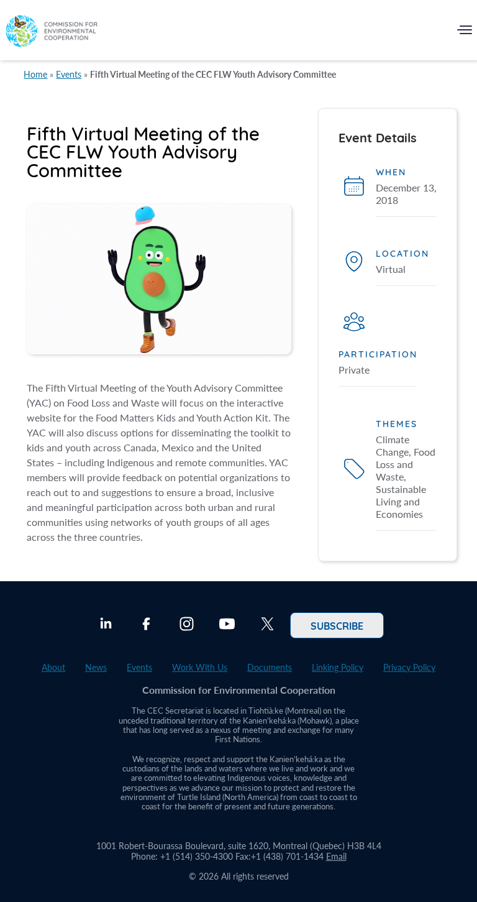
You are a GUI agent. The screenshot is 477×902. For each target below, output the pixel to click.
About (53, 667)
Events (68, 74)
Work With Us (199, 667)
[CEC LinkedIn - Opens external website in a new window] (106, 625)
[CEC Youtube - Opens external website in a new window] (227, 625)
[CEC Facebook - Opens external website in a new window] (146, 625)
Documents (269, 667)
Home (35, 74)
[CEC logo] (51, 32)
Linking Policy (337, 667)
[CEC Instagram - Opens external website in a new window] (186, 625)
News (96, 667)
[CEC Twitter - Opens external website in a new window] (267, 625)
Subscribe (337, 625)
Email (336, 856)
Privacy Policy (409, 667)
